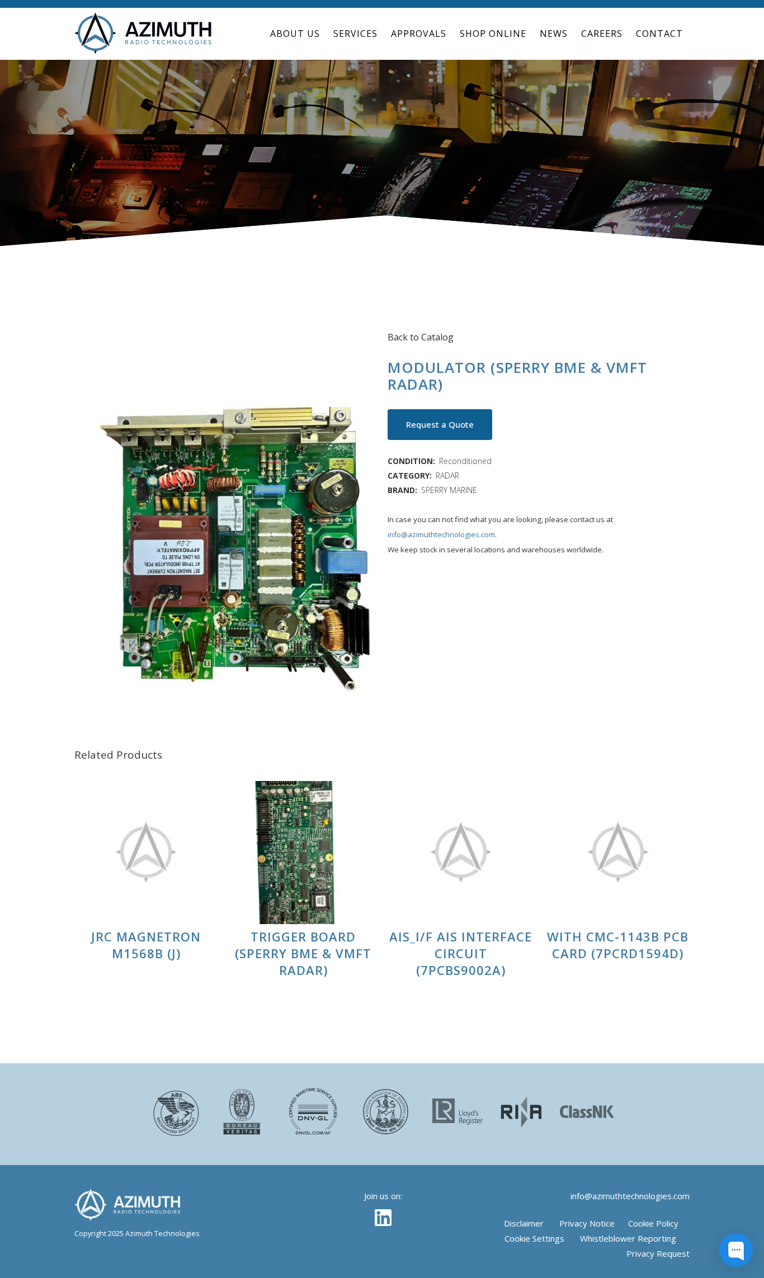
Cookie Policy (653, 1223)
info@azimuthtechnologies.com (441, 534)
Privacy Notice (587, 1223)
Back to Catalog (421, 337)
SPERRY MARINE (449, 490)
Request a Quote (440, 424)
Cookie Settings (534, 1238)
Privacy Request (658, 1253)
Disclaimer (524, 1223)
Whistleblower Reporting (628, 1238)
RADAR (447, 475)
